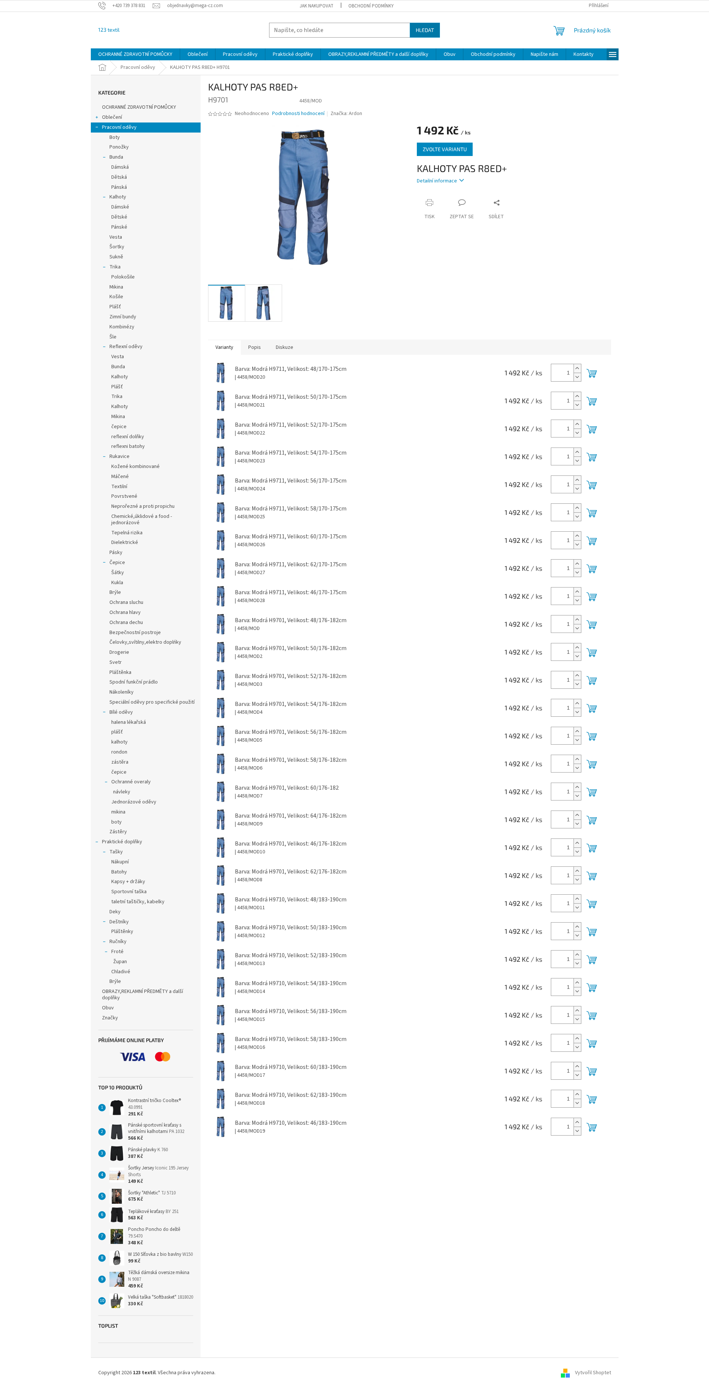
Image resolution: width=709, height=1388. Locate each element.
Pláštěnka (120, 672)
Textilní (119, 486)
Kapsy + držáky (128, 881)
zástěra (119, 762)
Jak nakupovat (316, 6)
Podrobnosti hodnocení (298, 113)
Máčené (120, 476)
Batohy (119, 872)
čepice (119, 426)
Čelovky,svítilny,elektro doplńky (145, 642)
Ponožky (119, 147)
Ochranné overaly (131, 782)
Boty (114, 137)
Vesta (115, 237)
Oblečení (112, 117)
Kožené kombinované (135, 466)
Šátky (117, 572)
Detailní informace (437, 181)
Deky (115, 912)
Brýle (115, 592)
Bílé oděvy (121, 712)
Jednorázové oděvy (133, 802)
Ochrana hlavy (125, 612)
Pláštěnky (122, 931)
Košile (116, 296)
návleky (121, 792)
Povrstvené (124, 496)
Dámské (120, 207)
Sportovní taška (129, 891)
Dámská (120, 167)
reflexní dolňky (127, 436)
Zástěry (118, 831)
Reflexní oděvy (126, 346)
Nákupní (120, 862)
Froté (117, 951)
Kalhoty (117, 197)
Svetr (115, 662)
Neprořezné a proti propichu (143, 506)
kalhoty (119, 742)
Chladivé (120, 971)
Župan (120, 961)
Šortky (116, 247)
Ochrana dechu (126, 622)
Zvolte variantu (445, 149)
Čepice (117, 562)
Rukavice (119, 456)
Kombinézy (121, 327)
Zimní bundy (122, 317)
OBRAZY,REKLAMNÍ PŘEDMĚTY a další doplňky (142, 995)
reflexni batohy (128, 446)
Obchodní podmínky (371, 6)
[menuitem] (135, 54)
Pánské (119, 227)
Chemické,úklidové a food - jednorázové (141, 519)
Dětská (119, 177)
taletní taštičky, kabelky (138, 901)
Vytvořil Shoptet (593, 1372)
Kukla (117, 582)
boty (116, 822)
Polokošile (123, 277)
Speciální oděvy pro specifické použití (152, 702)
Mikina (116, 287)
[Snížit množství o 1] (577, 377)
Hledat (425, 30)
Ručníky (118, 941)
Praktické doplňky (122, 842)
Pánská (119, 187)
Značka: (346, 113)
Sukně (116, 257)
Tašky (116, 852)
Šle (112, 337)
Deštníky (119, 922)
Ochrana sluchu (126, 602)
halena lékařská (128, 722)
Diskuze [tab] (284, 347)
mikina (118, 812)
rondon (119, 752)
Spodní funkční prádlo (133, 682)
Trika (115, 267)
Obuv (108, 1008)
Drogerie (119, 652)
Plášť (115, 307)
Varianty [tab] (224, 347)
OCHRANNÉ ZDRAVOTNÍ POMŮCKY (139, 107)
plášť (117, 732)
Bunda (116, 157)
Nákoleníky (121, 692)
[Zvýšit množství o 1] (577, 368)
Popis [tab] (254, 347)
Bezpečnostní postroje (135, 632)
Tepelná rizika (127, 533)
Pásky (115, 552)
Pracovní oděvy (119, 127)
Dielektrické (124, 542)
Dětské (119, 217)
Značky (110, 1018)
